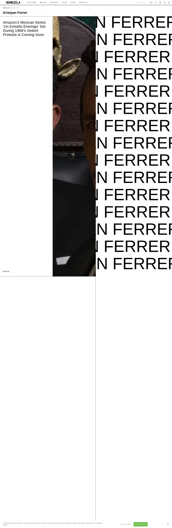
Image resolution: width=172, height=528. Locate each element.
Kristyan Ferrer (14, 8)
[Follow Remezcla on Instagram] (160, 2)
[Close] (168, 524)
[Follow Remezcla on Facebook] (151, 2)
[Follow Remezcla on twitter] (155, 2)
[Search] (138, 2)
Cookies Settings (126, 524)
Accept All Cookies (141, 524)
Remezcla (6, 8)
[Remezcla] (13, 2)
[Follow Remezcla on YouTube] (164, 2)
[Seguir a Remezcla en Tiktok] (169, 2)
